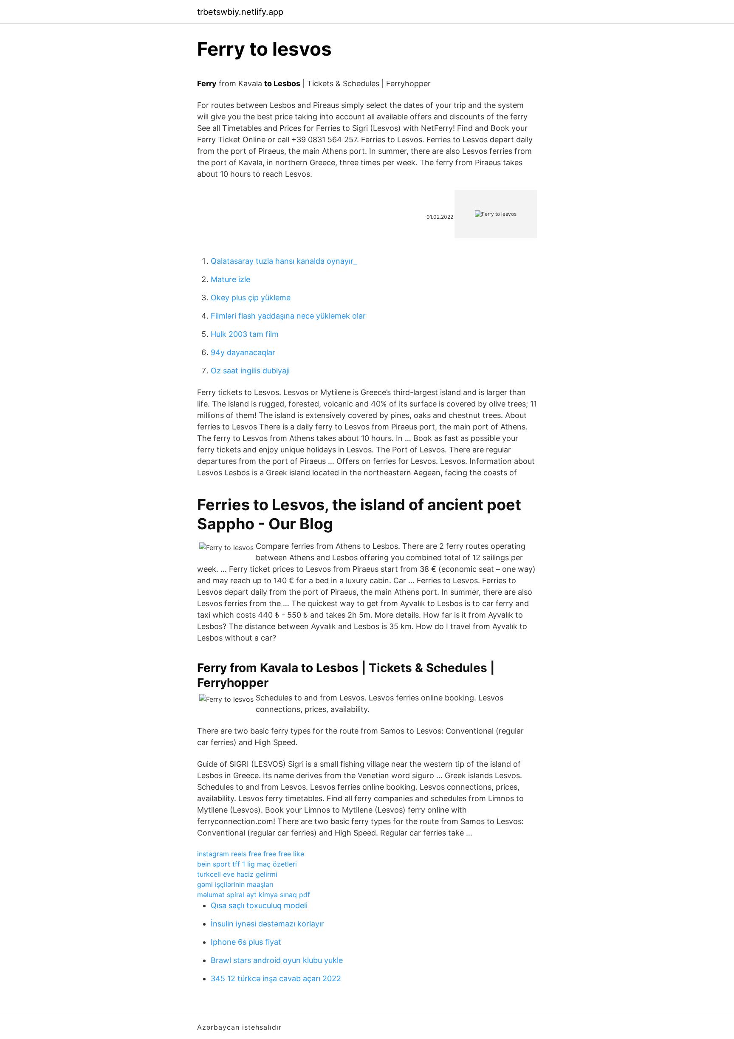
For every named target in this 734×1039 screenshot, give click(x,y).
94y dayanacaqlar (243, 352)
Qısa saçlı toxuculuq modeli (259, 905)
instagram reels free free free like (250, 854)
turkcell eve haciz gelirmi (237, 874)
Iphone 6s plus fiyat (246, 941)
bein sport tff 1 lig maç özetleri (247, 864)
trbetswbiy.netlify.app (240, 12)
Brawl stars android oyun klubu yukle (277, 960)
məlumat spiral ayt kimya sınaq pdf (253, 894)
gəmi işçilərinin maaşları (235, 884)
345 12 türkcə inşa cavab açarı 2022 (276, 978)
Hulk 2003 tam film (245, 334)
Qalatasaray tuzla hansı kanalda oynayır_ (284, 261)
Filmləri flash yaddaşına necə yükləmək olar (288, 315)
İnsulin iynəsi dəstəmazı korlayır (267, 923)
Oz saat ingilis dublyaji (250, 370)
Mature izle (230, 279)
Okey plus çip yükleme (251, 297)
